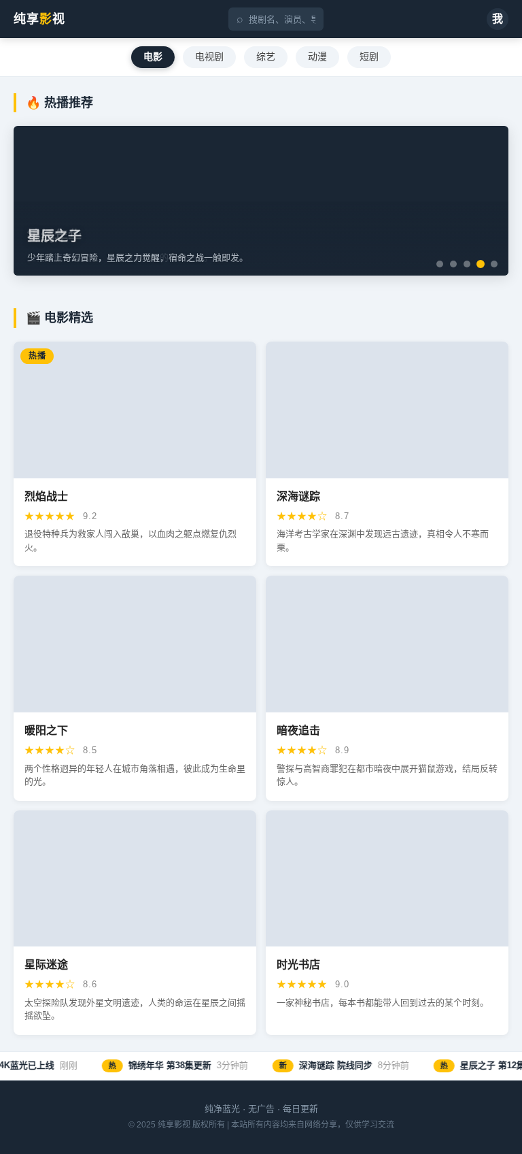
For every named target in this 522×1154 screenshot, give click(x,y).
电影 (152, 56)
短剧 (369, 56)
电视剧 (209, 56)
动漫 (317, 56)
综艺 (265, 56)
